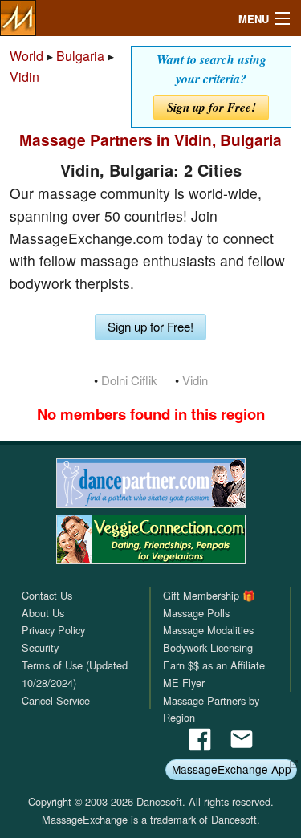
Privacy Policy (53, 629)
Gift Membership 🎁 (209, 595)
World (26, 56)
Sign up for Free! (211, 107)
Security (40, 647)
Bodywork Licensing (208, 647)
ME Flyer (184, 682)
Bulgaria (80, 56)
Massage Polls (196, 612)
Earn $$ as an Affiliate (214, 665)
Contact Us (47, 595)
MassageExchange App (231, 769)
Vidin (24, 76)
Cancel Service (56, 700)
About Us (43, 612)
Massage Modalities (208, 629)
